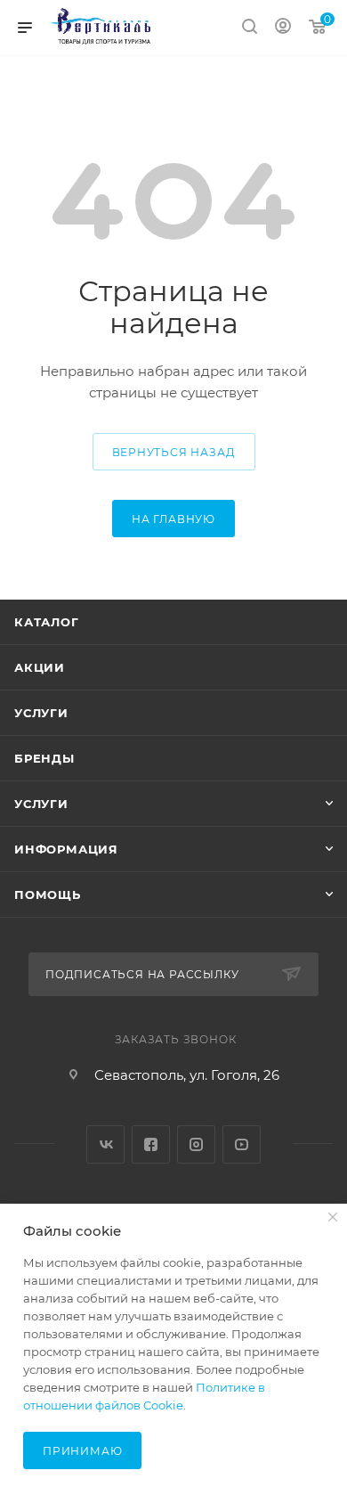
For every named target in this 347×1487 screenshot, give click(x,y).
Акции (39, 667)
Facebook (151, 1144)
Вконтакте (105, 1144)
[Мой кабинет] (283, 28)
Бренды (44, 758)
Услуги (41, 713)
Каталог (46, 622)
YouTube (241, 1144)
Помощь (47, 894)
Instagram (196, 1144)
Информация (66, 849)
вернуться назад (174, 452)
